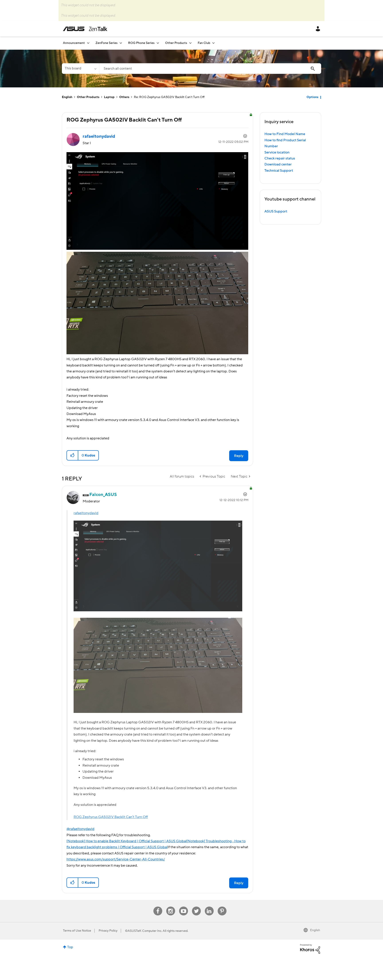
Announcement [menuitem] (74, 43)
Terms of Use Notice (77, 931)
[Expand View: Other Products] (190, 43)
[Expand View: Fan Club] (213, 43)
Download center (278, 164)
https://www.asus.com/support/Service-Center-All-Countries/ (115, 859)
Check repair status (279, 158)
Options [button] (312, 97)
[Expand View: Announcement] (88, 43)
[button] (72, 455)
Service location (276, 152)
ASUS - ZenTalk (85, 29)
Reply (238, 456)
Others (124, 97)
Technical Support (278, 170)
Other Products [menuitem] (176, 43)
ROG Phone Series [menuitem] (141, 43)
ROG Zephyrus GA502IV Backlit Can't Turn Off (111, 817)
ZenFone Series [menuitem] (106, 43)
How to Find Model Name (284, 134)
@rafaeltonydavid (80, 829)
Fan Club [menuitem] (204, 43)
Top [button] (70, 947)
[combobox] (210, 68)
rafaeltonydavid (86, 513)
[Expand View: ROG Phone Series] (158, 43)
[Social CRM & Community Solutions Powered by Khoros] (310, 948)
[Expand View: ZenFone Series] (121, 43)
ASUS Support (275, 211)
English (67, 97)
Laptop (109, 97)
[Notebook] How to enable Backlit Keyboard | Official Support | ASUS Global (126, 841)
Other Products (88, 97)
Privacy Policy (108, 931)
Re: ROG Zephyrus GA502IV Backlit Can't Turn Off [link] (169, 97)
